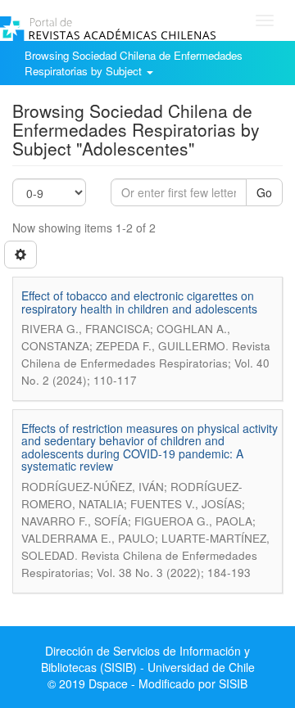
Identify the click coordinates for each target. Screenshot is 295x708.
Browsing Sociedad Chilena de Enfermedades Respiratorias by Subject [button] (134, 63)
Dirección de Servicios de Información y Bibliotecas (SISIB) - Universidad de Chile (148, 659)
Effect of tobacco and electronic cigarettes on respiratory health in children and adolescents (139, 301)
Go (264, 192)
